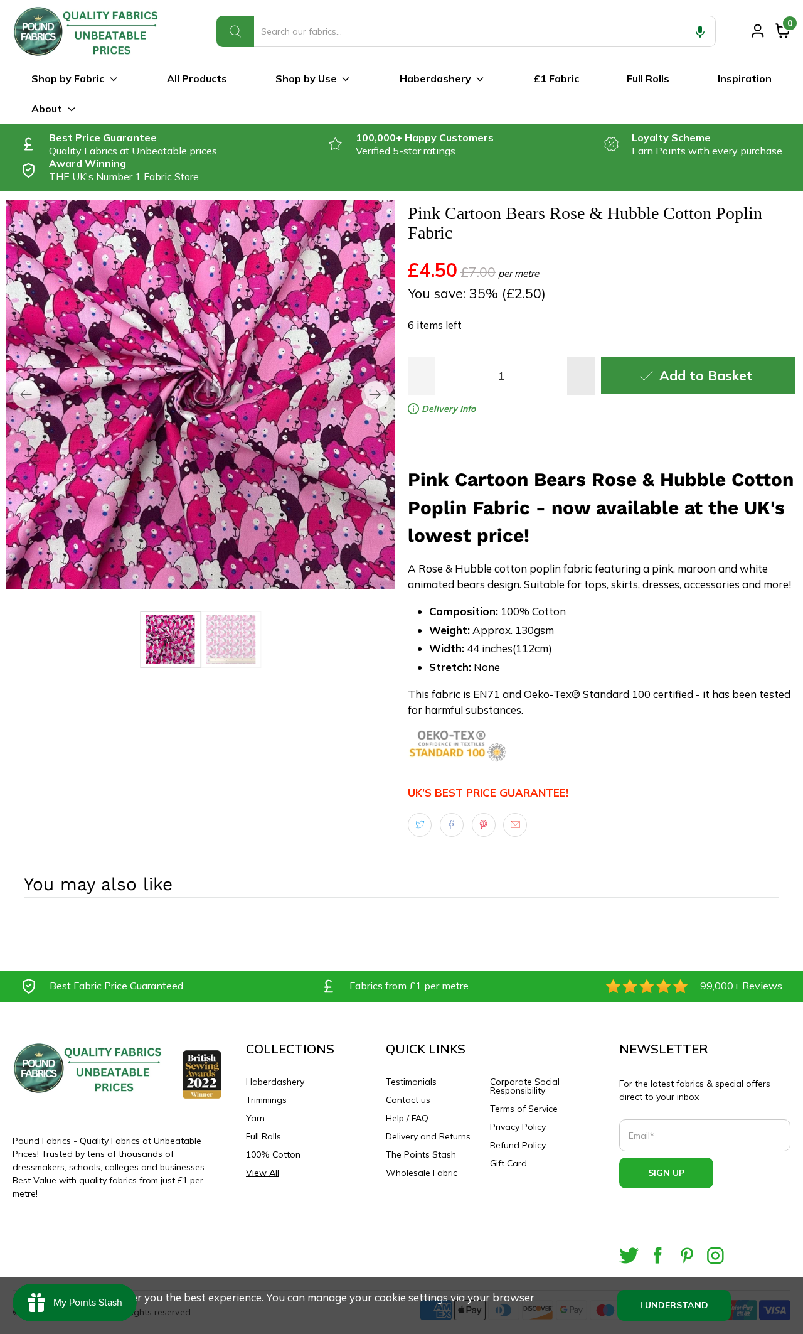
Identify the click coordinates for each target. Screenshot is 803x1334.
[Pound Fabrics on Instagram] (715, 1255)
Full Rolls (648, 78)
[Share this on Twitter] (420, 825)
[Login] (758, 31)
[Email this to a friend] (515, 825)
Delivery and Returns (428, 1136)
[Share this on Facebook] (452, 825)
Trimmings (266, 1099)
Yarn (255, 1118)
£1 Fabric (556, 78)
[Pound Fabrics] (88, 31)
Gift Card (508, 1163)
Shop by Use (306, 78)
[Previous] (26, 395)
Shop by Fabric (67, 78)
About (46, 108)
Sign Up (666, 1172)
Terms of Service (524, 1108)
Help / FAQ (407, 1118)
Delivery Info (447, 408)
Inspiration (745, 78)
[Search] (235, 31)
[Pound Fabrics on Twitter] (629, 1255)
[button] (700, 31)
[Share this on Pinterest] (484, 825)
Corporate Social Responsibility (525, 1086)
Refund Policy (518, 1145)
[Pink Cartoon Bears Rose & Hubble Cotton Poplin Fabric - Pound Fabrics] (200, 395)
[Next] (375, 395)
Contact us (408, 1099)
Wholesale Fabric (421, 1172)
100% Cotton (273, 1154)
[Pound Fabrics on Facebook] (657, 1255)
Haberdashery (435, 78)
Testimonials (411, 1081)
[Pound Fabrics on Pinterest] (686, 1255)
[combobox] (466, 31)
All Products (197, 78)
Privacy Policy (518, 1126)
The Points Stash (421, 1154)
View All (262, 1172)
